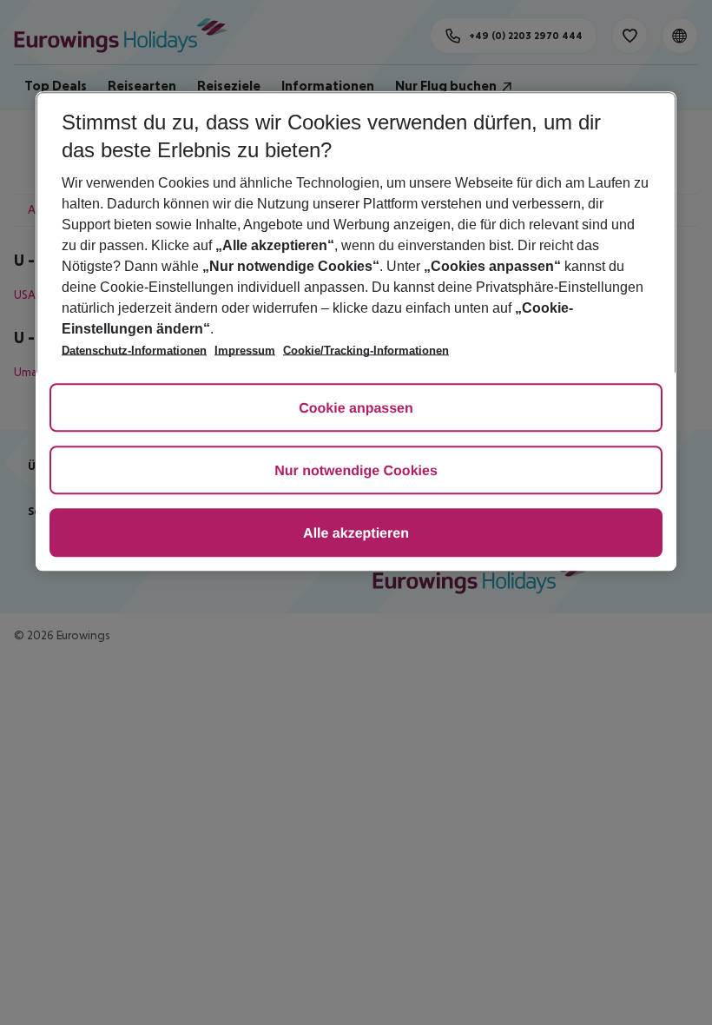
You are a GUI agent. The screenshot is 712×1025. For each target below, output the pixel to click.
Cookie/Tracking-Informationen (366, 350)
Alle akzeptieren (356, 533)
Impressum (244, 350)
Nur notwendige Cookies (356, 471)
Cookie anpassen (356, 408)
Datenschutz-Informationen (134, 350)
